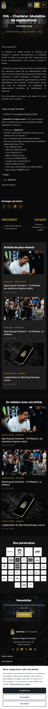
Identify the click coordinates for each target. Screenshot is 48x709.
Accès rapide (7, 656)
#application (10, 373)
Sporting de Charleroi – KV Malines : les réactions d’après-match (22, 287)
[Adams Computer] (24, 585)
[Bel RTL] (24, 578)
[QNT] (38, 551)
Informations (7, 661)
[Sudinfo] (43, 578)
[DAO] (30, 560)
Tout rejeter (24, 704)
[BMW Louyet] (37, 578)
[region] (24, 687)
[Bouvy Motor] (17, 578)
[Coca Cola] (17, 566)
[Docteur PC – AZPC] (30, 566)
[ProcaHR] (30, 572)
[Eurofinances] (24, 560)
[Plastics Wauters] (43, 572)
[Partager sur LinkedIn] (15, 206)
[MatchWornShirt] (24, 566)
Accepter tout (24, 690)
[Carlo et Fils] (17, 572)
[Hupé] (30, 585)
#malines (8, 282)
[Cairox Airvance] (11, 578)
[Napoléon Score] (19, 551)
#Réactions (20, 282)
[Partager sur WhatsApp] (20, 206)
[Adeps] (37, 572)
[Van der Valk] (29, 551)
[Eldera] (10, 551)
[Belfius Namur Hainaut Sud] (11, 566)
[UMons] (37, 566)
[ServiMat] (24, 572)
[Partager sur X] (9, 206)
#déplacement (28, 32)
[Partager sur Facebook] (4, 206)
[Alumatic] (17, 560)
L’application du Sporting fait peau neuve (23, 525)
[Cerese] (4, 566)
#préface (19, 327)
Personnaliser (24, 697)
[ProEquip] (43, 560)
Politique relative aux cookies (19, 684)
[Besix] (4, 578)
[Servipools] (11, 572)
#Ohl (39, 32)
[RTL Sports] (30, 578)
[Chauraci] (4, 572)
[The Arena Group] (43, 566)
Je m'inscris (24, 615)
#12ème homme (13, 32)
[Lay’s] (11, 560)
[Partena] (4, 560)
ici (26, 135)
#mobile (22, 373)
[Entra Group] (17, 585)
